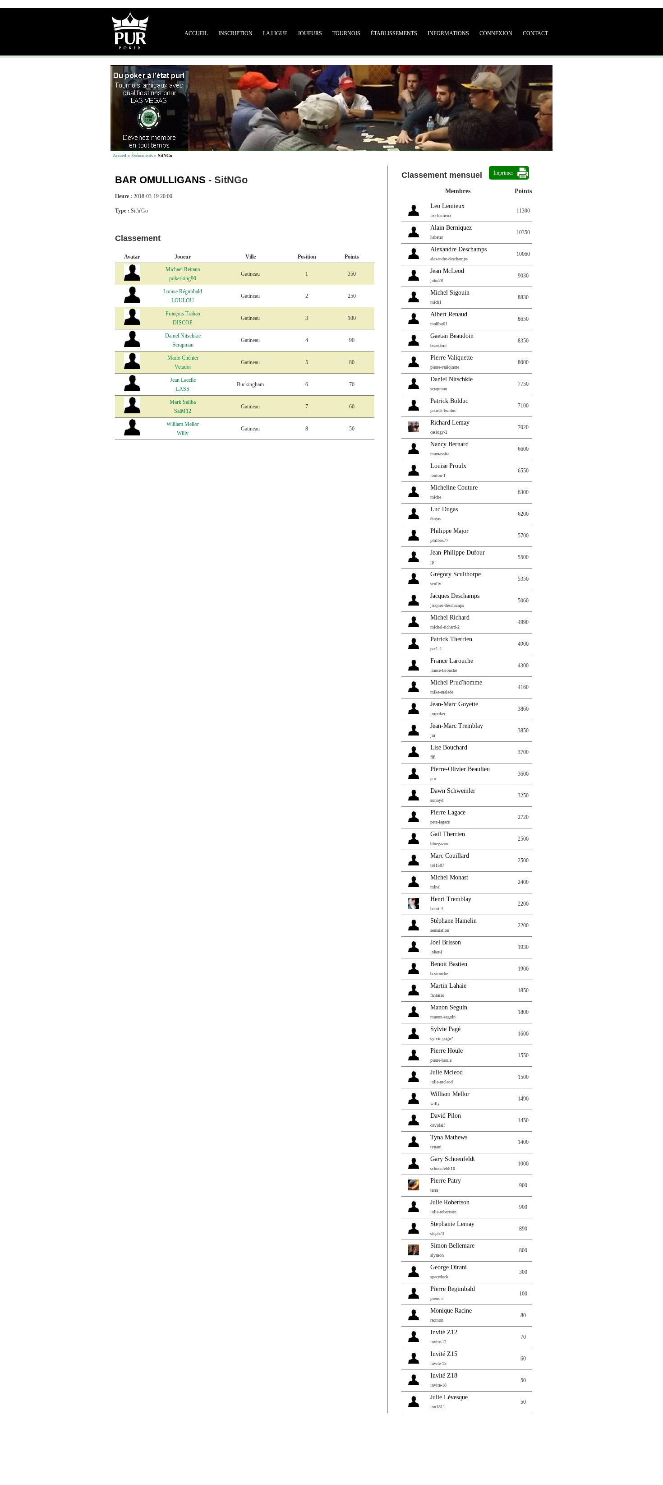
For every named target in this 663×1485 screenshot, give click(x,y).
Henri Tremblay (450, 899)
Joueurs (310, 33)
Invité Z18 (443, 1375)
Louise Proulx (448, 466)
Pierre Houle (446, 1050)
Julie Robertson (450, 1202)
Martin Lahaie (448, 985)
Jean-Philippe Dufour (457, 552)
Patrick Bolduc (449, 401)
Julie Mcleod (446, 1072)
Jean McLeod (447, 271)
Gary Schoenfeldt (452, 1159)
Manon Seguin (448, 1007)
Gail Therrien (447, 834)
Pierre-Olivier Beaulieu (460, 769)
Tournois (346, 33)
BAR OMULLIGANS (160, 179)
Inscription (235, 33)
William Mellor (450, 1094)
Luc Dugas (444, 509)
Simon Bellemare (452, 1245)
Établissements (394, 33)
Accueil (196, 33)
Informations (448, 33)
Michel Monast (449, 877)
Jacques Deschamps (454, 595)
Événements (142, 155)
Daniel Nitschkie (451, 379)
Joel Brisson (445, 942)
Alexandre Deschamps (458, 249)
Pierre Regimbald (452, 1289)
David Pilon (445, 1115)
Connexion (495, 33)
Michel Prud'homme (456, 682)
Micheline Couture (454, 487)
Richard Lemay (450, 422)
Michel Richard (450, 617)
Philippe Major (449, 530)
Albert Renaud (448, 314)
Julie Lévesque (449, 1397)
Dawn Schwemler (452, 790)
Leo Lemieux (447, 206)
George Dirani (448, 1267)
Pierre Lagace (447, 812)
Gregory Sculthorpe (455, 574)
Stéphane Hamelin (453, 920)
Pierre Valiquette (451, 357)
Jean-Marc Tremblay (456, 725)
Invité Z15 (443, 1354)
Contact (535, 33)
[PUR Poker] (130, 29)
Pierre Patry (445, 1180)
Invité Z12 (443, 1332)
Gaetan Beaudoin (452, 336)
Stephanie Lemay (452, 1224)
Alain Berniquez (451, 227)
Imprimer (503, 173)
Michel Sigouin (450, 292)
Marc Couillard (449, 855)
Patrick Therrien (451, 639)
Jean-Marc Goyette (454, 704)
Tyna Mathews (448, 1137)
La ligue (275, 33)
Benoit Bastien (448, 964)
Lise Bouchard (448, 747)
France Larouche (451, 660)
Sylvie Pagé (445, 1029)
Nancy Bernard (449, 444)
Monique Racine (451, 1310)
